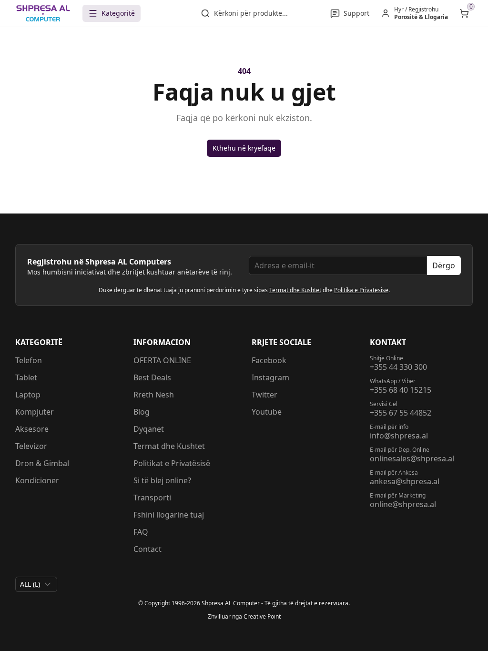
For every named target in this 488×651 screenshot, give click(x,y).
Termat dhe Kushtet (295, 290)
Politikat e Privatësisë (171, 463)
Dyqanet (148, 429)
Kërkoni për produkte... (251, 13)
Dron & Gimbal (42, 463)
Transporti (152, 497)
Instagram (270, 377)
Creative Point (262, 616)
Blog (141, 412)
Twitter (264, 394)
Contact (147, 549)
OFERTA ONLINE (162, 360)
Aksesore (32, 429)
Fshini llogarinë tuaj (168, 514)
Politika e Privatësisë (361, 290)
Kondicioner (37, 480)
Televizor (31, 446)
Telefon (28, 360)
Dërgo (443, 265)
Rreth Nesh (153, 394)
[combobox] (36, 584)
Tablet (26, 377)
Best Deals (152, 377)
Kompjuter (34, 412)
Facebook (269, 360)
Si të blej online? (162, 480)
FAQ (140, 532)
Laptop (28, 394)
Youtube (267, 412)
